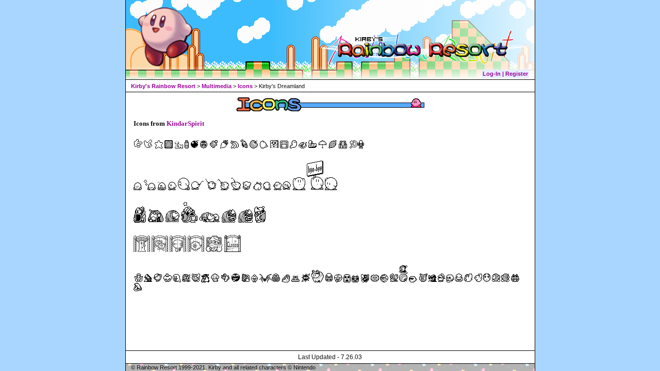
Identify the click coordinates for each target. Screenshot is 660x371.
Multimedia (217, 86)
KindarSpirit (185, 123)
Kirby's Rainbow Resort (163, 86)
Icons (245, 86)
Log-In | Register (505, 74)
